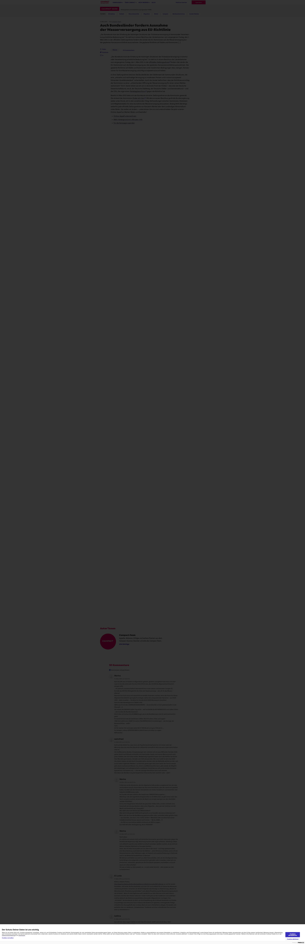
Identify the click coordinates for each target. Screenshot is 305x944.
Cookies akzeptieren (292, 934)
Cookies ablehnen (292, 939)
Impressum (22, 935)
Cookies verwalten (8, 938)
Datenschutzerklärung (8, 935)
